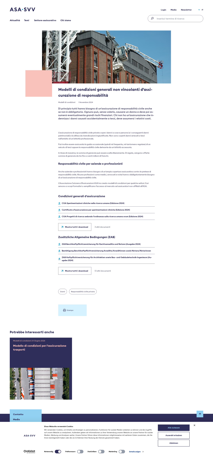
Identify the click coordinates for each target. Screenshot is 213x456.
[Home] (26, 10)
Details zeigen (135, 452)
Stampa (70, 310)
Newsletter (186, 10)
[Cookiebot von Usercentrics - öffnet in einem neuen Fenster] (29, 451)
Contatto (18, 414)
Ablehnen (173, 443)
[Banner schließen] (194, 425)
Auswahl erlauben (174, 435)
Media (174, 10)
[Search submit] (152, 18)
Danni (62, 291)
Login (163, 10)
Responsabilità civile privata (83, 291)
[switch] (80, 451)
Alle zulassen (174, 427)
